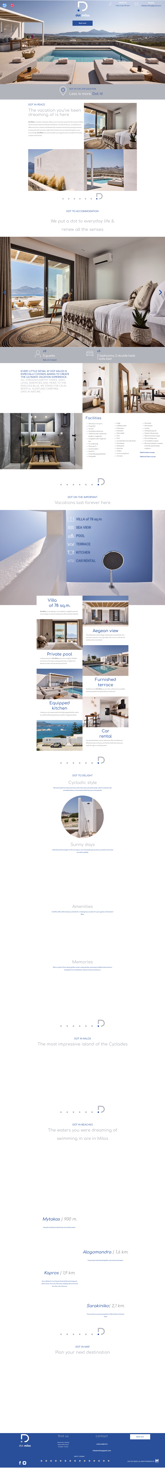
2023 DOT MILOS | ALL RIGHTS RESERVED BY (141, 1461)
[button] (4, 292)
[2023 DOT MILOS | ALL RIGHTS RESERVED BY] (157, 1461)
